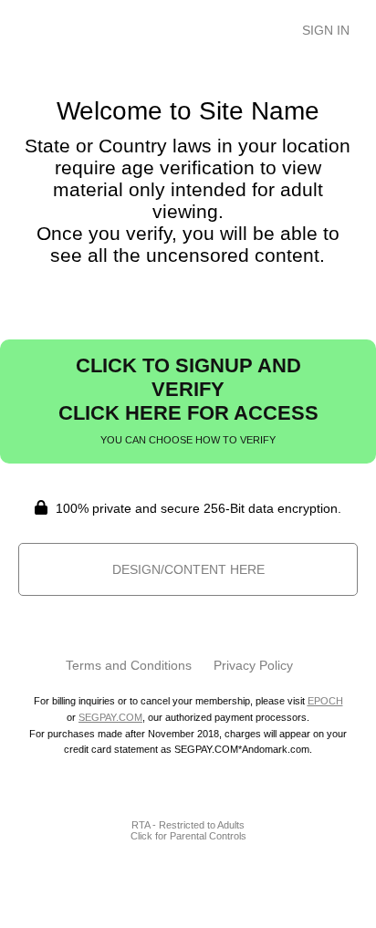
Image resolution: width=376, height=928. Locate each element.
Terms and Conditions (129, 665)
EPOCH (325, 700)
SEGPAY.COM (110, 717)
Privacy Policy (253, 665)
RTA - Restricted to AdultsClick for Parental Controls (188, 830)
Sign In (326, 30)
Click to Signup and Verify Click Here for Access (188, 399)
